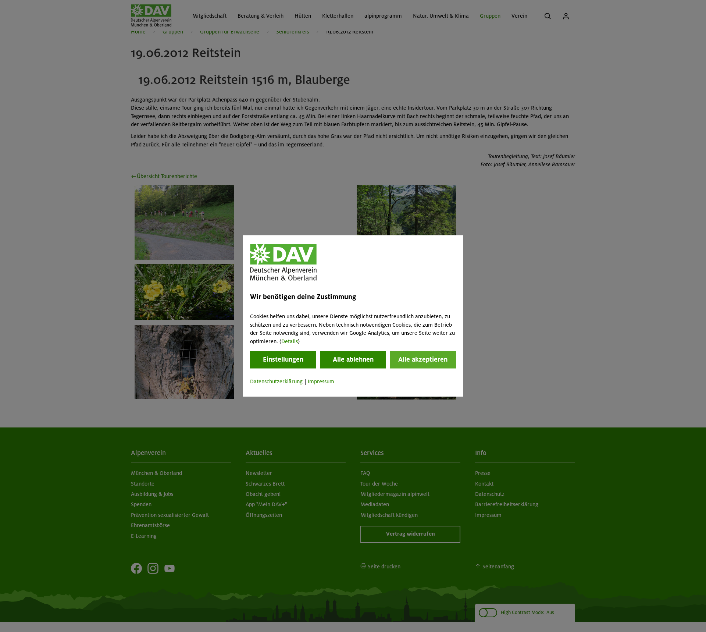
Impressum (321, 381)
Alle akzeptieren (423, 359)
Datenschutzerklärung (276, 381)
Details (289, 341)
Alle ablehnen (353, 359)
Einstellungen (283, 359)
